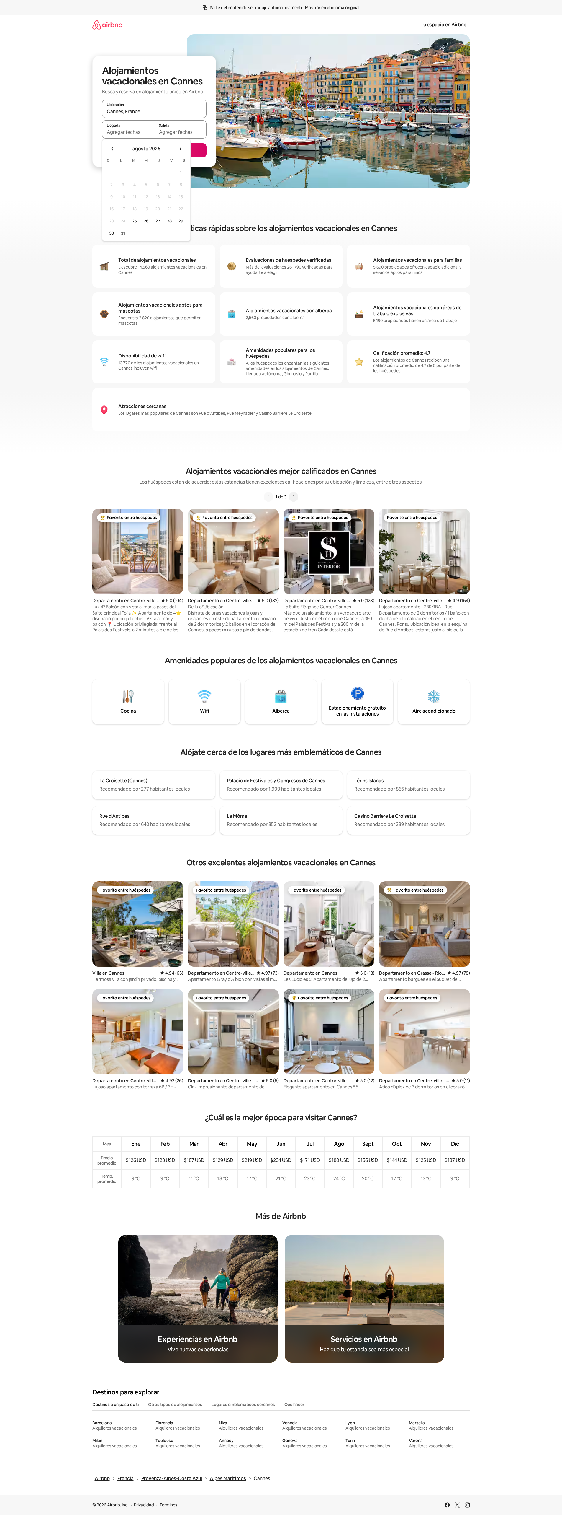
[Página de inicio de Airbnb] (107, 24)
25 (134, 221)
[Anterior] (268, 497)
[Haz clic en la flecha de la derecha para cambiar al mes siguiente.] (180, 149)
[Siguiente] (293, 497)
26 (146, 221)
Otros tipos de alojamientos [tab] (175, 1404)
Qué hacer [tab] (294, 1404)
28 (169, 221)
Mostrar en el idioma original (332, 7)
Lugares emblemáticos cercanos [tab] (243, 1404)
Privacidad (144, 1505)
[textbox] (128, 132)
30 (111, 233)
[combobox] (154, 111)
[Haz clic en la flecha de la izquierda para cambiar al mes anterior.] (112, 149)
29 (180, 221)
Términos (168, 1505)
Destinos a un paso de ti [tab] (115, 1404)
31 (123, 233)
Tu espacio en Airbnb (443, 25)
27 (157, 221)
